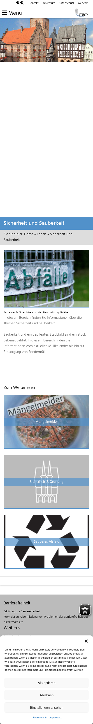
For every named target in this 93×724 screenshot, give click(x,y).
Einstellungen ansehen (46, 707)
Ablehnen (46, 695)
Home (28, 234)
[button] (86, 641)
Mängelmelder (46, 422)
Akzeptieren (46, 683)
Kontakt (34, 3)
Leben (41, 234)
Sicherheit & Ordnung (46, 482)
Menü (14, 13)
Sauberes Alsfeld (46, 542)
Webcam (82, 3)
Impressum (55, 717)
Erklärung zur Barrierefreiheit (22, 611)
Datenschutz (40, 717)
